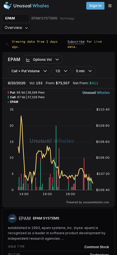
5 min (80, 71)
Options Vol (42, 59)
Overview (13, 27)
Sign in (95, 6)
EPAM (10, 18)
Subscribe (76, 41)
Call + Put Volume (25, 71)
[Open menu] (111, 6)
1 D (58, 71)
